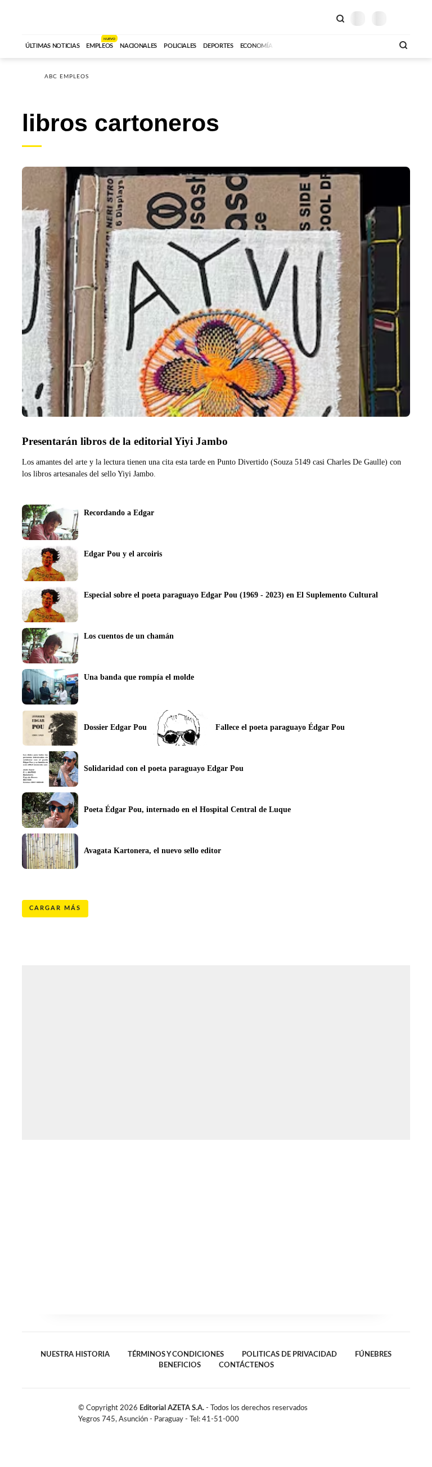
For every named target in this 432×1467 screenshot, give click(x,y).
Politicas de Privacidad (289, 1354)
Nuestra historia (75, 1354)
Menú (403, 18)
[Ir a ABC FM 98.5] (369, 44)
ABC (43, 17)
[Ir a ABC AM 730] (324, 44)
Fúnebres (373, 1354)
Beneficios (180, 1365)
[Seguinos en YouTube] (393, 1410)
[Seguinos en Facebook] (370, 1410)
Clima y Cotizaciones (321, 17)
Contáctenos (246, 1365)
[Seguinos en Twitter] (381, 1410)
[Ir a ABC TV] (293, 44)
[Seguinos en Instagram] (405, 1410)
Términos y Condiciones (176, 1354)
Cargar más (55, 908)
